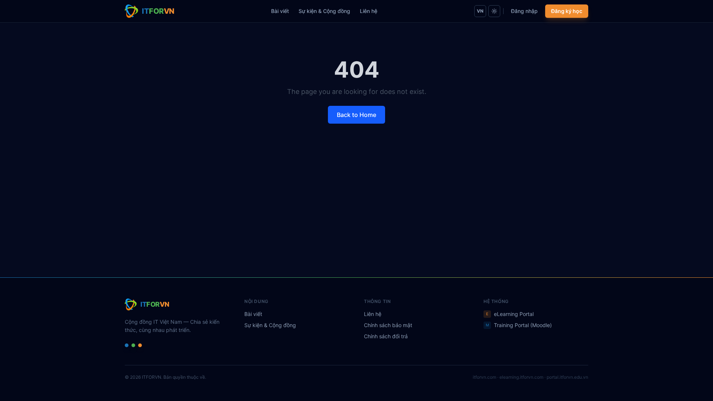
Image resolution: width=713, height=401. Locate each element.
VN (480, 11)
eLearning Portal (510, 314)
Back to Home (356, 114)
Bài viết (280, 11)
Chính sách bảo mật (388, 325)
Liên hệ (368, 11)
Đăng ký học (566, 11)
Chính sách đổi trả (386, 336)
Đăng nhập (524, 11)
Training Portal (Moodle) (519, 325)
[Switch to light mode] (494, 11)
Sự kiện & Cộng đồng (324, 11)
